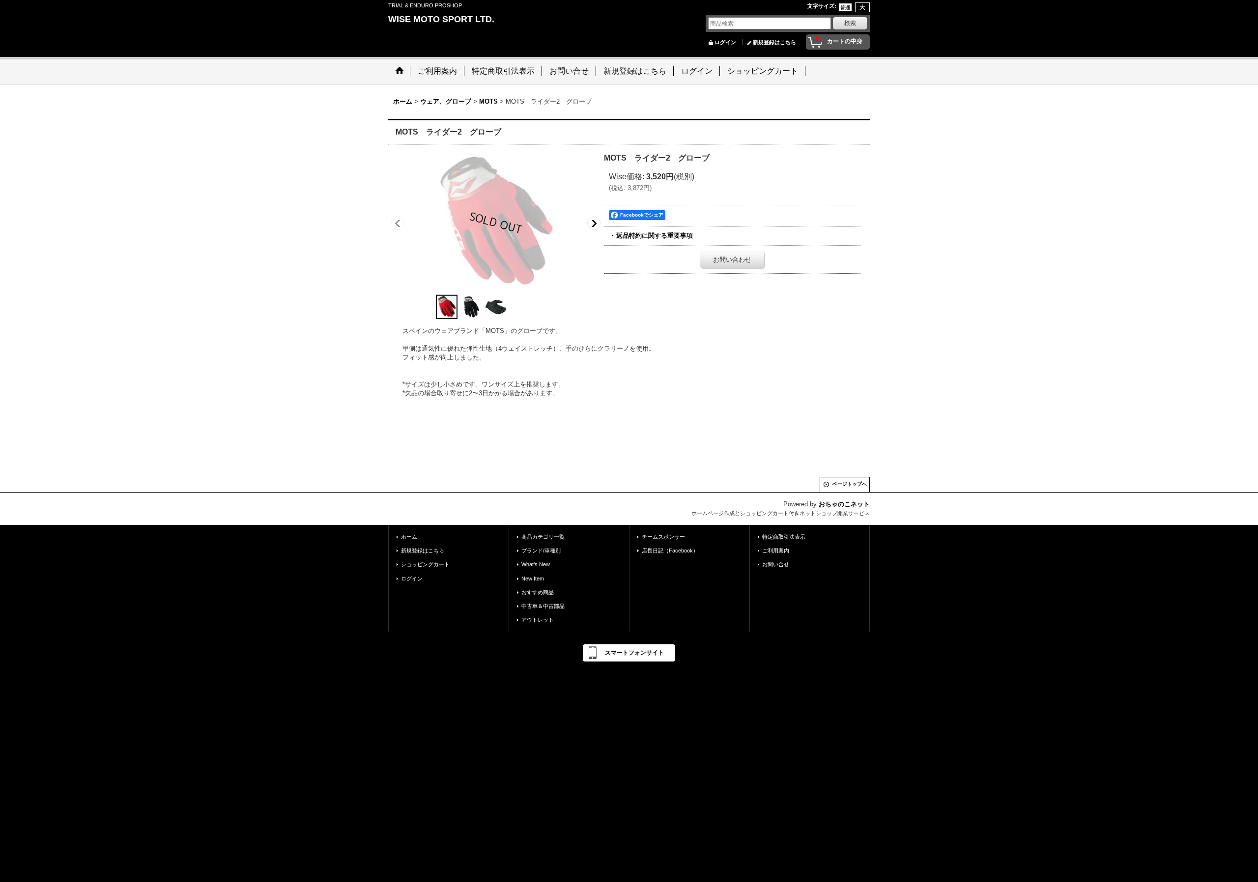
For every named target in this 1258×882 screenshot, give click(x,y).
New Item (532, 578)
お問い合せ (775, 564)
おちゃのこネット (844, 504)
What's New (535, 564)
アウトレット (537, 620)
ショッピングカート (425, 564)
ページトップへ (849, 484)
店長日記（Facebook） (670, 550)
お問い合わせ (732, 259)
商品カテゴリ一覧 (543, 537)
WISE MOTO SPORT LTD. (441, 19)
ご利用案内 (775, 550)
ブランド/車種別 (541, 550)
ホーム (409, 537)
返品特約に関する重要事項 (654, 235)
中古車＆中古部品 (543, 606)
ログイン (725, 42)
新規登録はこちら (774, 42)
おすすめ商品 (537, 592)
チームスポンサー (663, 537)
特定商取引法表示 (783, 537)
